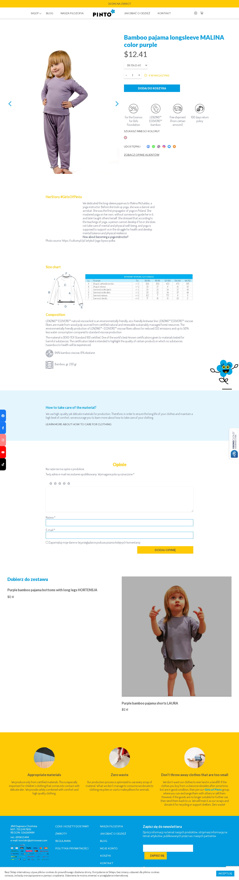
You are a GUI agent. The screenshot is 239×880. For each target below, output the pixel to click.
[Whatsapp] (153, 146)
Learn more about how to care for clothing (78, 424)
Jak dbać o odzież (137, 13)
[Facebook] (148, 146)
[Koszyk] (201, 13)
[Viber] (158, 146)
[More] (174, 146)
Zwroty (61, 833)
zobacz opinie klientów (141, 154)
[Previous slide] (10, 104)
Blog (49, 13)
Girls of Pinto (213, 789)
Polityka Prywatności (72, 848)
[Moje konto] (195, 13)
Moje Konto (109, 848)
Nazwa (50, 517)
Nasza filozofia (72, 13)
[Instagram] (163, 146)
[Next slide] (117, 104)
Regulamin (63, 840)
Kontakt (164, 13)
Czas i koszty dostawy (72, 826)
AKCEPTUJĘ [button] (225, 873)
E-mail (50, 530)
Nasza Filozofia (111, 826)
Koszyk (105, 855)
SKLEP (35, 13)
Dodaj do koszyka (152, 88)
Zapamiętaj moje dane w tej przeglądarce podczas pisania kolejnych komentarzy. (95, 542)
